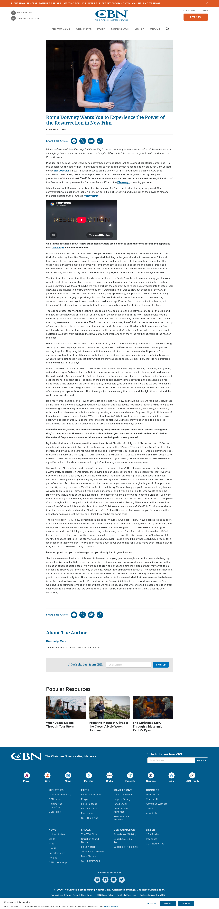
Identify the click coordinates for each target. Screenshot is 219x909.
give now (196, 17)
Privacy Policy (72, 895)
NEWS (52, 830)
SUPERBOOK (120, 28)
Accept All (185, 903)
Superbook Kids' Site (126, 846)
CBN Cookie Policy (105, 895)
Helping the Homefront (55, 805)
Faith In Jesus (89, 803)
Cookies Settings (147, 895)
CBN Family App (90, 860)
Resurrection (61, 170)
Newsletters (153, 794)
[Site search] (167, 30)
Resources (87, 813)
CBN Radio (152, 834)
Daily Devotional (91, 794)
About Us (151, 813)
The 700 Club (60, 28)
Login (205, 10)
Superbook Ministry (125, 834)
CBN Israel (55, 799)
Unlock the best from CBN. (85, 664)
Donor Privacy (87, 895)
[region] (109, 903)
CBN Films (55, 811)
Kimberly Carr (56, 129)
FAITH (101, 28)
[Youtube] (97, 880)
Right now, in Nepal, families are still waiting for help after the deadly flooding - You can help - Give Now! (85, 3)
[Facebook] (74, 141)
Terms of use (57, 895)
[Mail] (91, 141)
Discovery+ (123, 182)
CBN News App (58, 862)
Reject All (167, 903)
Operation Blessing (60, 794)
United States (57, 834)
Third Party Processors (126, 895)
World (52, 839)
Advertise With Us (156, 803)
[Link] (100, 141)
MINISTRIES (56, 790)
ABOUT (155, 28)
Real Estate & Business (122, 818)
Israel (52, 843)
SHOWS (86, 830)
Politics (53, 857)
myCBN (161, 895)
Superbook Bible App (123, 840)
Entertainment (57, 853)
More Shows (88, 856)
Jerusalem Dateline (92, 851)
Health (53, 848)
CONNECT (152, 790)
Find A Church (89, 808)
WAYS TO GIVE (123, 790)
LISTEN (140, 28)
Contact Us (189, 10)
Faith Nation (88, 846)
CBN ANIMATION (124, 830)
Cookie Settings (150, 903)
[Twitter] (82, 141)
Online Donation (123, 794)
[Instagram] (114, 880)
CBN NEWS (84, 28)
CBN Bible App (89, 818)
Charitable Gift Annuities (122, 810)
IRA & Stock (120, 803)
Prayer (85, 799)
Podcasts (151, 839)
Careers (150, 808)
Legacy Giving (122, 799)
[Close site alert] (207, 3)
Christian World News (90, 840)
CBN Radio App (155, 843)
